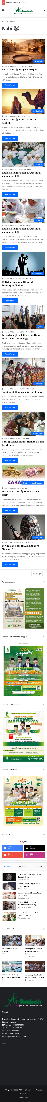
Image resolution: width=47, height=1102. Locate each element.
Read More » (10, 85)
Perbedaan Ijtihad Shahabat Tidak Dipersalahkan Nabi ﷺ (21, 337)
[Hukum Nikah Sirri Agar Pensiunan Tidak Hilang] (9, 905)
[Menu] (3, 11)
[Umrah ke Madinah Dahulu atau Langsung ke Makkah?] (9, 916)
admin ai (6, 66)
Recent (22, 866)
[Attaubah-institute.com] (23, 10)
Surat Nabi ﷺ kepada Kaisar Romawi (23, 392)
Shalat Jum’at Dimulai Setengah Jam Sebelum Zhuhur (26, 2)
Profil (26, 1098)
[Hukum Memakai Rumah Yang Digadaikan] (9, 895)
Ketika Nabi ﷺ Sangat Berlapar (19, 69)
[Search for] (44, 11)
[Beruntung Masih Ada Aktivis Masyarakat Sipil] (35, 966)
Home (5, 21)
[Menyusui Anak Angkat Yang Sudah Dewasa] (9, 886)
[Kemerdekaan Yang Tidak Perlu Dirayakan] (12, 966)
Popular (7, 866)
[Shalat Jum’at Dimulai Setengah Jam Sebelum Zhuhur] (35, 940)
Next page (37, 574)
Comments (38, 866)
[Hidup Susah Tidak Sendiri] (12, 940)
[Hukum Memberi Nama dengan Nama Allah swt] (9, 877)
